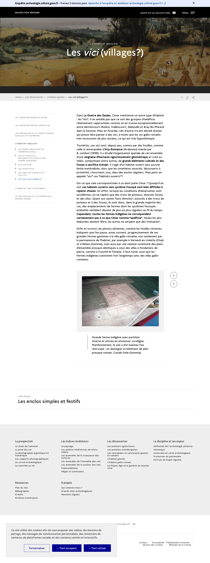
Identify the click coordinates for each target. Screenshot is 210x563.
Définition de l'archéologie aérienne (173, 446)
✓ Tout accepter (67, 548)
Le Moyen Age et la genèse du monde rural (33, 197)
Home (18, 96)
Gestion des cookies (153, 545)
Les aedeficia (26, 168)
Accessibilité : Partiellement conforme (171, 542)
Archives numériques (26, 497)
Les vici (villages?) (30, 179)
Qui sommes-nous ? (71, 487)
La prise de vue (23, 449)
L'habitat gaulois (56, 96)
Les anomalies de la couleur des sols (81, 464)
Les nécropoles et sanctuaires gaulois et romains (34, 134)
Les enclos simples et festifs (31, 173)
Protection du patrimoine (167, 456)
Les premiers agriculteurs (31, 117)
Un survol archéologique (28, 462)
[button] (193, 97)
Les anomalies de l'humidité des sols (81, 461)
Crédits (19, 494)
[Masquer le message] (193, 3)
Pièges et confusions (72, 471)
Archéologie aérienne (27, 12)
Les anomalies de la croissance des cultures (80, 456)
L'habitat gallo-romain (30, 188)
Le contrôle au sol (25, 465)
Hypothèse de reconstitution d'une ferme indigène (32, 158)
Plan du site (21, 487)
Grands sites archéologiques (76, 490)
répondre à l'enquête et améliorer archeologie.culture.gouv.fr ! (125, 3)
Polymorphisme (69, 467)
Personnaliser (37, 548)
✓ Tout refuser (97, 548)
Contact (143, 542)
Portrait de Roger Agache (167, 459)
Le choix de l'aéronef (26, 446)
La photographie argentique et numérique (32, 454)
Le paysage (67, 446)
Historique (159, 449)
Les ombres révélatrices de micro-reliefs (79, 450)
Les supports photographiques (31, 458)
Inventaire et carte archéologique (171, 452)
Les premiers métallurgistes (32, 125)
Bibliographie (22, 490)
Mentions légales (70, 494)
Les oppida (24, 164)
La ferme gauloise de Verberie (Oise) (31, 150)
